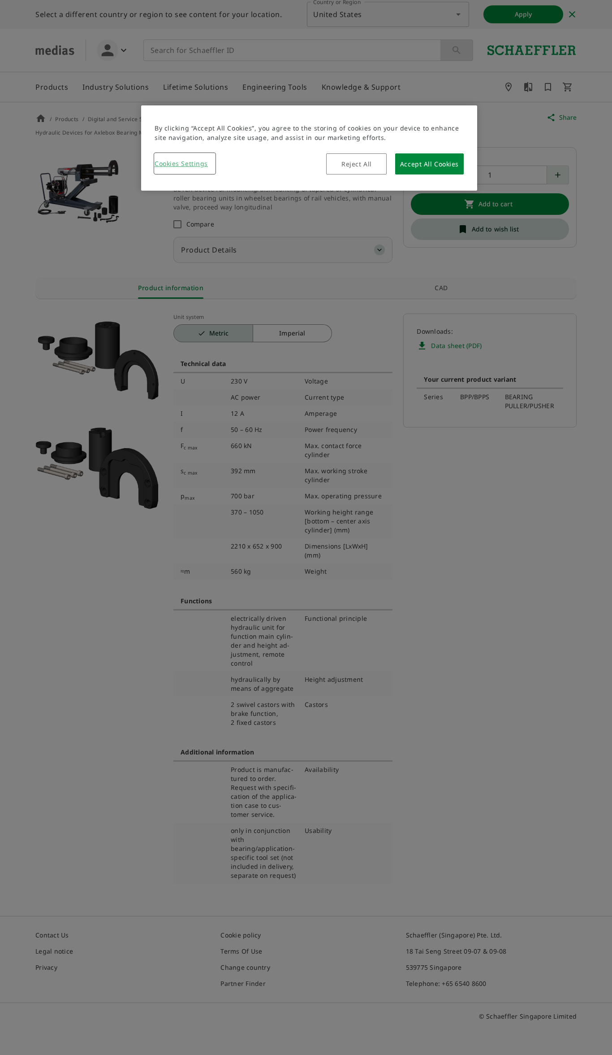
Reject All (356, 164)
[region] (309, 148)
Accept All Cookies (429, 164)
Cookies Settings (181, 163)
